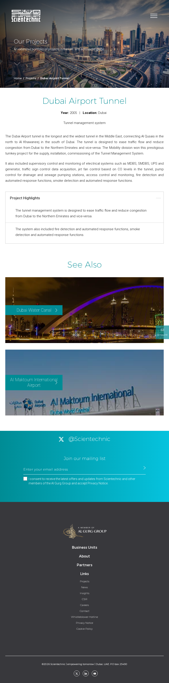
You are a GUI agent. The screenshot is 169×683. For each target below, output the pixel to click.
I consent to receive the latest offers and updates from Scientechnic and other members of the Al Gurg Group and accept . (82, 481)
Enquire (162, 334)
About (84, 556)
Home (18, 78)
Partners (84, 565)
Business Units (84, 547)
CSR (84, 599)
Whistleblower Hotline (84, 617)
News (84, 587)
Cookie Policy (84, 629)
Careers (84, 605)
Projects (31, 78)
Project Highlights (25, 198)
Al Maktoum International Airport (34, 382)
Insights (84, 593)
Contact (84, 611)
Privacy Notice (98, 483)
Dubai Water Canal (34, 310)
